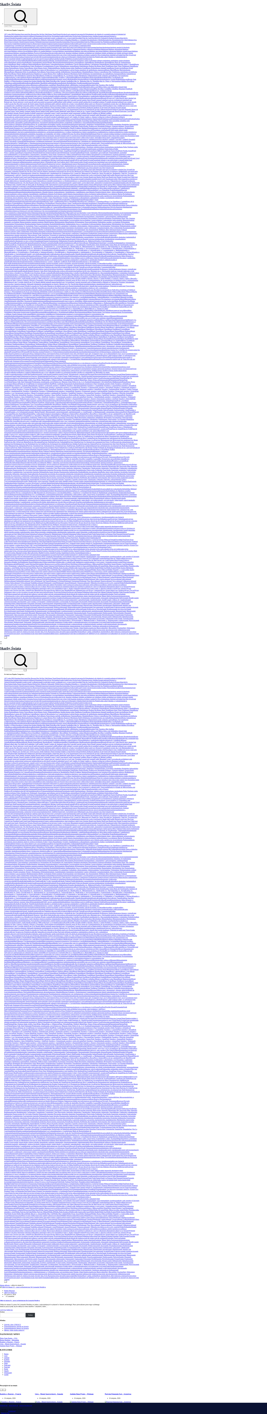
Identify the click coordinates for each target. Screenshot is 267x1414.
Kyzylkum (88, 278)
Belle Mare (40, 83)
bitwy (117, 87)
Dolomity (11, 128)
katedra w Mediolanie (116, 250)
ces (34, 107)
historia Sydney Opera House (47, 198)
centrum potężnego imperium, (66, 106)
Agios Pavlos (72, 36)
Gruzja (60, 184)
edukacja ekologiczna (123, 134)
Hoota (36, 201)
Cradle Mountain (100, 115)
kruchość (77, 271)
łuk (44, 292)
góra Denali (19, 171)
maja (104, 293)
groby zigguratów (96, 183)
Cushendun (60, 117)
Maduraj (41, 293)
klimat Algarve (71, 258)
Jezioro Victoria (50, 235)
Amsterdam (16, 44)
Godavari (104, 169)
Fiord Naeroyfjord (113, 151)
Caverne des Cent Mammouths (120, 104)
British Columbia (71, 94)
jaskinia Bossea (74, 216)
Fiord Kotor (89, 151)
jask (102, 215)
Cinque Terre (14, 111)
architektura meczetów (80, 51)
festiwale (10, 151)
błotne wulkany (79, 89)
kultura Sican (79, 277)
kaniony (65, 241)
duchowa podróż (36, 130)
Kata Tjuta (16, 245)
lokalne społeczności (53, 290)
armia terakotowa (78, 55)
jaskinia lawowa (80, 220)
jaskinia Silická (111, 224)
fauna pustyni (47, 149)
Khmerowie (18, 256)
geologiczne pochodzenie (77, 166)
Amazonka (58, 42)
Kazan (71, 254)
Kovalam (20, 269)
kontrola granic (91, 265)
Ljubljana (66, 288)
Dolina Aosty (105, 124)
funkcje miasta (118, 160)
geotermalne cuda (21, 168)
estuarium (21, 145)
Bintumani (19, 87)
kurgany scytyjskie (50, 278)
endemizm (105, 141)
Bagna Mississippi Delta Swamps (21, 72)
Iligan (61, 207)
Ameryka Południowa (103, 42)
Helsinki (53, 190)
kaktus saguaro (84, 237)
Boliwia (19, 92)
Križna (28, 271)
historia (34, 192)
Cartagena (113, 102)
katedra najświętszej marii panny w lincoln (67, 245)
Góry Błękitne (11, 173)
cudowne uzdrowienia (15, 117)
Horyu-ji (67, 201)
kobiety (117, 258)
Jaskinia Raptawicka (37, 224)
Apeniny (37, 47)
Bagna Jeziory (33, 68)
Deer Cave (40, 121)
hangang (37, 188)
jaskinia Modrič (44, 222)
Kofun (16, 260)
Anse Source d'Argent (47, 45)
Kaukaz (55, 254)
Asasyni (32, 57)
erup (45, 143)
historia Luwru (107, 194)
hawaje (107, 188)
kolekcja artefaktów (51, 260)
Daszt (10, 121)
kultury (14, 278)
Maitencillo (94, 293)
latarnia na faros (52, 284)
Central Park (40, 106)
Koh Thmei (29, 260)
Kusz (62, 278)
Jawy (15, 231)
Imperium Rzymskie (53, 209)
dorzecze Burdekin (60, 128)
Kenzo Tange (116, 254)
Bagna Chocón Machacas (77, 64)
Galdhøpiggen (23, 162)
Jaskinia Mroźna (54, 222)
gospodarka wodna (52, 175)
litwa (43, 288)
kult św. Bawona (100, 273)
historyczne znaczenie (36, 199)
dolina (99, 124)
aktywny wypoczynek (67, 38)
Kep (122, 254)
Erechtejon (11, 143)
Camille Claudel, (43, 100)
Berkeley (64, 83)
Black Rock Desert (30, 89)
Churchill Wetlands (124, 109)
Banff (14, 79)
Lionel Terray (125, 286)
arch (96, 47)
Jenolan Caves (82, 231)
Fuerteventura (64, 160)
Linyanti (118, 286)
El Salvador (11, 141)
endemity (99, 141)
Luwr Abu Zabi (73, 292)
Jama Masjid (68, 215)
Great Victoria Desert (30, 179)
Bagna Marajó (110, 70)
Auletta (50, 59)
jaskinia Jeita (36, 220)
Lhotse (75, 286)
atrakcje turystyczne (35, 59)
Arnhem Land (88, 55)
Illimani (65, 207)
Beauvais (11, 83)
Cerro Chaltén (117, 106)
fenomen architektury (98, 149)
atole (120, 57)
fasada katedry (70, 147)
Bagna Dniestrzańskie (112, 64)
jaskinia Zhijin (39, 228)
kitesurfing (86, 256)
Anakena (49, 44)
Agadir (61, 36)
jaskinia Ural (67, 226)
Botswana (87, 92)
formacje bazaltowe (14, 156)
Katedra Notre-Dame (97, 245)
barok (83, 79)
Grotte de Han (25, 184)
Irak (51, 213)
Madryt (30, 293)
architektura (103, 49)
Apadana (25, 47)
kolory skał (60, 261)
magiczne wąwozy (50, 293)
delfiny (63, 121)
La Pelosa (30, 280)
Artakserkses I (106, 55)
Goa (80, 169)
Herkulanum (73, 190)
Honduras (23, 201)
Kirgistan (65, 256)
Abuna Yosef (52, 34)
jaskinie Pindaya (52, 230)
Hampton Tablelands (118, 186)
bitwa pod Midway (97, 87)
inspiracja (65, 211)
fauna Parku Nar (124, 147)
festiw (107, 149)
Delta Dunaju (73, 121)
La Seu (44, 280)
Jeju (58, 231)
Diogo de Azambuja (37, 124)
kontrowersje (100, 265)
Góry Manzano (83, 173)
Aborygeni (24, 34)
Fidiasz (18, 151)
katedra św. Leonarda (55, 246)
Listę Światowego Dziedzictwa (22, 288)
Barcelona (77, 79)
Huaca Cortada (121, 201)
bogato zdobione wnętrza (69, 91)
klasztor (113, 256)
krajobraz (34, 269)
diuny (46, 124)
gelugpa (69, 164)
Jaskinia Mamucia (20, 222)
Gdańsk (27, 164)
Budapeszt (113, 94)
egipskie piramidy (54, 136)
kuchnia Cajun (72, 273)
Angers (94, 44)
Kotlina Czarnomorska (103, 267)
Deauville (27, 121)
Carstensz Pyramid (104, 102)
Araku (71, 47)
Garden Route (82, 162)
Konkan (11, 265)
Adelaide (120, 34)
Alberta (34, 40)
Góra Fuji (36, 171)
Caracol (30, 102)
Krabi (25, 269)
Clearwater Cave (124, 111)
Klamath (108, 256)
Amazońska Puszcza (69, 42)
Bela (21, 83)
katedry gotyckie (32, 254)
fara (52, 147)
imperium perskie (41, 209)
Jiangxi (64, 235)
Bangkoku (24, 79)
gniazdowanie (74, 169)
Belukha (52, 83)
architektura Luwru (50, 51)
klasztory (11, 258)
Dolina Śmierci (79, 126)
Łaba (48, 280)
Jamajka (74, 215)
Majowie (39, 295)
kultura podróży (51, 277)
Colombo (9, 113)
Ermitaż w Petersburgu (30, 143)
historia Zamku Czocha (102, 198)
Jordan (76, 235)
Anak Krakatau (41, 44)
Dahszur (78, 119)
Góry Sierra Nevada (102, 173)
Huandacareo (87, 203)
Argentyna (41, 55)
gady (10, 162)
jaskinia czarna (28, 218)
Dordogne (45, 128)
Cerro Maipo (12, 107)
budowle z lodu (112, 96)
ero (39, 143)
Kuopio (31, 278)
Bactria (42, 60)
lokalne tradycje (65, 290)
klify (42, 258)
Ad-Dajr (85, 34)
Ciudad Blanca (70, 111)
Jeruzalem (116, 231)
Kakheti (76, 237)
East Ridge (81, 134)
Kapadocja (72, 241)
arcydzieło (96, 53)
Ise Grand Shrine (89, 213)
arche (99, 47)
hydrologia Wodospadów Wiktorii (80, 205)
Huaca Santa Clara (69, 203)
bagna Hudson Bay (90, 66)
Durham (106, 130)
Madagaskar (13, 293)
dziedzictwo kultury (122, 132)
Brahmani (107, 92)
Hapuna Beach (49, 188)
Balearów (79, 77)
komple (30, 263)
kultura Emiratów (128, 273)
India (86, 209)
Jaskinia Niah (96, 222)
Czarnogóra (21, 119)
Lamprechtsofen (55, 282)
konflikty (103, 263)
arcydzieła (73, 53)
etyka (70, 145)
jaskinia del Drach (50, 218)
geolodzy (108, 164)
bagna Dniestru (100, 64)
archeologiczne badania (29, 49)
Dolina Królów (13, 126)
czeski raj (54, 119)
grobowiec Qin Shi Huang (24, 183)
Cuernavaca (27, 117)
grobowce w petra (77, 181)
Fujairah (71, 160)
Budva (119, 96)
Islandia (13, 215)
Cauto (90, 104)
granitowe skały (73, 177)
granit (56, 177)
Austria (75, 59)
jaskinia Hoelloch (26, 220)
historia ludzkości (97, 194)
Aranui (88, 47)
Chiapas (112, 107)
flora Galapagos (31, 154)
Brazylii (46, 94)
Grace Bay (126, 175)
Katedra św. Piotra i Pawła (16, 248)
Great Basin (109, 177)
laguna (68, 280)
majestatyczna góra (112, 293)
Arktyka (70, 55)
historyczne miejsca (22, 199)
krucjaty (82, 271)
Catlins (85, 104)
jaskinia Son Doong (122, 224)
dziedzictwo (34, 132)
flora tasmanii (72, 154)
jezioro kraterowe (99, 233)
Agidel (66, 36)
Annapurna (128, 44)
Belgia (25, 83)
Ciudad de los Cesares (82, 111)
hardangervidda (69, 188)
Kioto (60, 256)
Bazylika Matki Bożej (47, 81)
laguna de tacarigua (102, 280)
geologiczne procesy (92, 166)
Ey (25, 147)
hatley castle (78, 188)
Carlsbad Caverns (72, 102)
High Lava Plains (100, 190)
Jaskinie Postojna (63, 230)
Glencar (43, 169)
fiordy (83, 153)
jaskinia (105, 215)
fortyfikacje (63, 158)
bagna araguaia (75, 62)
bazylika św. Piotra (90, 81)
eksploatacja (69, 139)
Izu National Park (50, 215)
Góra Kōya (67, 171)
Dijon (25, 124)
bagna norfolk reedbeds (58, 72)
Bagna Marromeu (120, 70)
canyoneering (124, 100)
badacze (47, 60)
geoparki (117, 166)
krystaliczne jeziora (115, 271)
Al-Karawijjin (117, 38)
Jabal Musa (60, 215)
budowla (98, 96)
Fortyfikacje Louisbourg (75, 158)
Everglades (15, 147)
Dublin (15, 130)
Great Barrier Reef (99, 177)
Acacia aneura (70, 34)
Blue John (111, 89)
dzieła (22, 134)
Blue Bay (97, 89)
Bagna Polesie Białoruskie (20, 74)
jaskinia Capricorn (105, 216)
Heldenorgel (18, 190)
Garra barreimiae (98, 162)
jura (105, 235)
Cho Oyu (66, 109)
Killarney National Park (44, 256)
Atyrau (44, 59)
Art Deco (98, 55)
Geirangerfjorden (46, 164)
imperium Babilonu (97, 207)
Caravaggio (40, 102)
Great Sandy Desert (16, 179)
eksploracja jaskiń (87, 139)
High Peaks (110, 190)
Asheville (38, 57)
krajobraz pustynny (43, 269)
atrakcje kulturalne (23, 59)
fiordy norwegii (99, 153)
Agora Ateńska (93, 36)
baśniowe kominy (110, 79)
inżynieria (46, 213)
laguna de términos (115, 280)
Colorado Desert (17, 113)
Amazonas (44, 42)
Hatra (84, 188)
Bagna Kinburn (91, 68)
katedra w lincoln (76, 250)
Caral (34, 102)
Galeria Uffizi (43, 162)
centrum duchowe (50, 106)
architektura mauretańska (64, 51)
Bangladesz (32, 79)
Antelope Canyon (67, 45)
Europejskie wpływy (97, 145)
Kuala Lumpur (46, 273)
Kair (58, 237)
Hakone (76, 186)
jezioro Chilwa (61, 233)
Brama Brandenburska (126, 92)
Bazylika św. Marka (77, 81)
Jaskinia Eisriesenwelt (99, 218)
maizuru (100, 293)
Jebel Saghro (30, 231)
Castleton (57, 104)
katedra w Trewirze (91, 252)
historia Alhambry (42, 192)
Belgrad (29, 83)
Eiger (86, 136)
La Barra (94, 278)
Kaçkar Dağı (34, 237)
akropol (106, 36)
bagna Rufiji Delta (80, 74)
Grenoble (94, 179)
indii (92, 209)
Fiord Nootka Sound (125, 151)
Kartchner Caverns (106, 243)
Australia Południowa (66, 59)
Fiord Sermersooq (47, 153)
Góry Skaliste (113, 173)
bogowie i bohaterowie (100, 91)
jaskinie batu (65, 228)
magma (58, 293)
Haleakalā (82, 186)
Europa (87, 145)
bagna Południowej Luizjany (38, 74)
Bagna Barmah (105, 62)
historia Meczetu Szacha (29, 196)
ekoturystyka (32, 139)
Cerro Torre (29, 107)
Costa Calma (44, 115)
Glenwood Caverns (52, 169)
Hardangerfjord (59, 188)
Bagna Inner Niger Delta (117, 66)
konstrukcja (43, 265)
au (47, 59)
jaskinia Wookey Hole (27, 228)
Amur (28, 44)
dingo (29, 124)
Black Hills (20, 89)
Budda (119, 94)
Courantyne (85, 115)
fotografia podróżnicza (108, 158)
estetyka (10, 145)
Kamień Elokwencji (77, 239)
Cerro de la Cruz (127, 106)
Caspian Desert (38, 104)
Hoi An (70, 199)
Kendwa (94, 254)
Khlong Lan (10, 256)
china (39, 109)
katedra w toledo (79, 252)
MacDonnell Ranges (90, 292)
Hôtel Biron (77, 201)
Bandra (9, 79)
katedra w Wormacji (126, 252)
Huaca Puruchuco (57, 203)
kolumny (20, 263)
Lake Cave (17, 282)
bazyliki (121, 81)
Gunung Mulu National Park (115, 184)
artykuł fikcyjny (126, 55)
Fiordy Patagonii (109, 153)
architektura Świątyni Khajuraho (36, 53)
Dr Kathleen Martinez (80, 128)
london (83, 290)
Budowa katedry (67, 96)
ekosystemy (69, 137)
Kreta (14, 271)
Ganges (75, 162)
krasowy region (127, 269)
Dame (120, 119)
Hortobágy (60, 201)
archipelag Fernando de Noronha (54, 49)
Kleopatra (34, 258)
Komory (25, 263)
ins (54, 211)
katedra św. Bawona (18, 246)
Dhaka (89, 122)
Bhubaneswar (35, 85)
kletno (39, 258)
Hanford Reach (29, 188)
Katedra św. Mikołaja (81, 246)
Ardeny (24, 55)
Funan (95, 160)
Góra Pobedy (85, 171)
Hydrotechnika (96, 205)
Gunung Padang (130, 184)
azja (21, 60)
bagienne (63, 62)
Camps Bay (66, 100)
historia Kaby (53, 194)
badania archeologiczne (71, 60)
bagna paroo (120, 72)
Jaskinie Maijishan (27, 230)
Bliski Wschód (69, 89)
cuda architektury (123, 115)
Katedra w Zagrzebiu (15, 254)
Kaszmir (10, 245)
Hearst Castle (119, 188)
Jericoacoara (95, 231)
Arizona (53, 55)
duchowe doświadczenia (50, 130)
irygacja (77, 213)
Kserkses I (38, 273)
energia (111, 141)
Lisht (10, 288)
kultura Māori (70, 275)
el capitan (110, 139)
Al (98, 38)
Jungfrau (101, 235)
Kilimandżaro (31, 256)
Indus (103, 209)
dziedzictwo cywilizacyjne (65, 132)
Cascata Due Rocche (15, 104)
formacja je (124, 154)
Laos (88, 282)
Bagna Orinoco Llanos (96, 72)
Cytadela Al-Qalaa (78, 117)
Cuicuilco (53, 117)
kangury (47, 241)
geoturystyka (31, 168)
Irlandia (57, 213)
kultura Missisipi (102, 275)
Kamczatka (60, 239)
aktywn (22, 38)
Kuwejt (70, 278)
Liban (82, 286)
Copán (70, 113)
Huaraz (104, 203)
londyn (87, 290)
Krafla (29, 269)
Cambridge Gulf (32, 100)
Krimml (18, 271)
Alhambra (68, 40)
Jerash (89, 231)
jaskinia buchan (84, 216)
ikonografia (19, 207)
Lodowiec (12, 290)
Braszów (31, 94)
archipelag (40, 49)
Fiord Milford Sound (100, 151)
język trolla (58, 235)
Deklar (46, 121)
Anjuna (122, 44)
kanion (52, 241)
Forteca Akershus (17, 158)
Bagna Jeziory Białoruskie (47, 68)
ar (56, 47)
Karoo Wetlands (89, 243)
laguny (11, 282)
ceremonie (91, 106)
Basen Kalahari (90, 79)
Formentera (98, 156)
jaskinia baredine (36, 216)
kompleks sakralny (84, 263)
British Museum (82, 94)
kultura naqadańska (19, 277)
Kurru (59, 278)
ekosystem (101, 136)
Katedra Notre (85, 245)
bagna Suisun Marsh (76, 76)
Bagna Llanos (30, 70)
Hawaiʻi (97, 188)
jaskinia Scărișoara (90, 224)
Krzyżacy (31, 273)
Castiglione (47, 104)
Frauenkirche (20, 160)
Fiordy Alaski (89, 153)
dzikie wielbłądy (62, 134)
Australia (56, 59)
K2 (17, 237)
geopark (111, 166)
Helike (24, 190)
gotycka (61, 175)
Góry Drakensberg (22, 173)
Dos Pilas (70, 128)
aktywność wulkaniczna (32, 38)
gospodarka (42, 175)
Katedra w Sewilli (54, 252)
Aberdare (17, 34)
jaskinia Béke (54, 216)
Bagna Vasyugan (118, 76)
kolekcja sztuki (88, 260)
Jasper (115, 230)
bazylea (31, 81)
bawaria (125, 79)
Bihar (8, 87)
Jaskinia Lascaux (69, 220)
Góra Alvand (127, 169)
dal (100, 119)
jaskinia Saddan (65, 224)
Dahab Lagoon (70, 119)
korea (38, 267)
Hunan (15, 205)
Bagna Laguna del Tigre (18, 70)
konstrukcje (82, 265)
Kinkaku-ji (55, 256)
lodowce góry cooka (96, 288)
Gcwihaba (21, 164)
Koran (34, 267)
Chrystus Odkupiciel (100, 109)
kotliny (11, 269)
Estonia (15, 145)
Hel (13, 190)
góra (121, 169)
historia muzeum (42, 196)
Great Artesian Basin (86, 177)
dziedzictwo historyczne (82, 132)
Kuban (60, 273)
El (106, 139)
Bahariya (30, 77)
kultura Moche (126, 275)
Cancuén (73, 100)
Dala (103, 119)
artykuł (118, 55)
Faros (64, 147)
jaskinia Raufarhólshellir (52, 224)
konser (23, 265)
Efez (42, 136)
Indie (89, 209)
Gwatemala (21, 186)
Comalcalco (39, 113)
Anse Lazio (36, 45)
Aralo (84, 47)
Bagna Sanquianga (115, 74)
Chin (36, 109)
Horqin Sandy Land (50, 201)
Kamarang (39, 239)
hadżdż (40, 186)
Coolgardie (46, 113)
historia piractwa (13, 198)
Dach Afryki (61, 119)
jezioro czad (70, 233)
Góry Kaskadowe (64, 173)
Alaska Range (17, 40)
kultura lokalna (52, 275)
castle (52, 104)
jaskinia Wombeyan (13, 228)
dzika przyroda (44, 134)
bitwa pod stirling (109, 87)
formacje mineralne (64, 156)
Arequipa (30, 55)
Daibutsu (84, 119)
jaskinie (46, 228)
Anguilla (117, 44)
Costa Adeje (36, 115)
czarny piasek (29, 119)
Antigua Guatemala (79, 45)
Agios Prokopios (82, 36)
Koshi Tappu (79, 267)
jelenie (61, 231)
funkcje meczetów (108, 160)
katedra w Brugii (111, 248)
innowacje (17, 211)
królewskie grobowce (59, 271)
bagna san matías (103, 74)
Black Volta (40, 89)
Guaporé (65, 184)
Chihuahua (10, 109)
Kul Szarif (80, 273)
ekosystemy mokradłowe (95, 137)
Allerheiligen (102, 40)
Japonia (98, 215)
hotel (71, 201)
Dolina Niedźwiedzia (59, 126)
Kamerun (67, 239)
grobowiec (86, 181)
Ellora (69, 141)
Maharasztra (82, 293)
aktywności (44, 38)
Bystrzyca (110, 98)
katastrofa (32, 245)
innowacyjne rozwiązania (44, 211)
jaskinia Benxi (64, 216)
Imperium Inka (121, 207)
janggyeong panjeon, (89, 215)
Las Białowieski (95, 282)
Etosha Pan (45, 145)
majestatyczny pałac (29, 295)
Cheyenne (104, 107)
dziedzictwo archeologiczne (47, 132)
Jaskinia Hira (16, 220)
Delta (67, 121)
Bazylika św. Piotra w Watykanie (107, 81)
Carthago (120, 102)
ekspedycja (40, 139)
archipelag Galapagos (72, 49)
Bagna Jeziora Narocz (21, 68)
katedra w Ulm (102, 252)
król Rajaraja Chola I (38, 271)
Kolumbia (13, 263)
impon (62, 209)
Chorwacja (81, 109)
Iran (53, 213)
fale (49, 147)
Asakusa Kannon (24, 57)
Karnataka (65, 243)
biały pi (68, 85)
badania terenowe (17, 62)
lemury (16, 286)
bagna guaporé (70, 66)
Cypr (70, 117)
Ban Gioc (112, 77)
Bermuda (83, 83)
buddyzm (53, 96)
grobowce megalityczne (48, 181)
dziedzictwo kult (95, 132)
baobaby (54, 79)
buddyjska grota (126, 94)
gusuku (7, 186)
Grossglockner (107, 183)
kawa (59, 254)
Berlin (69, 83)
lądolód (58, 280)
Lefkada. (81, 284)
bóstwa (73, 92)
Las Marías (104, 282)
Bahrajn (53, 77)
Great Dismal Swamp (120, 177)
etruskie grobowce (55, 145)
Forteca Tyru (48, 158)
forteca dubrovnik (38, 158)
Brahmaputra (114, 92)
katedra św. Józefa (42, 246)
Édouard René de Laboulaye (100, 134)
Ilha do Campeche (54, 207)
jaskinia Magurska (123, 220)
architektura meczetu (94, 51)
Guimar (84, 184)
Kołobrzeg (14, 261)
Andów (76, 44)
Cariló (64, 102)
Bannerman (47, 79)
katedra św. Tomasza (60, 248)
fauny (78, 149)
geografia (92, 164)
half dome (88, 186)
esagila (106, 143)
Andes (72, 44)
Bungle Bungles (42, 98)
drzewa (117, 128)
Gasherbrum (115, 162)
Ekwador (102, 139)
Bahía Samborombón (44, 77)
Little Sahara (38, 288)
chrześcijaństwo (112, 109)
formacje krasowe (41, 156)
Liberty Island (89, 286)
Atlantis (79, 57)
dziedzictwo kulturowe (108, 132)
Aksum (17, 38)
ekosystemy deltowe (80, 137)
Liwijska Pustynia (57, 288)
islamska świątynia (120, 213)
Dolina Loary (33, 126)
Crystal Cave (110, 115)
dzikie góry (53, 134)
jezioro (25, 233)
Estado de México (122, 143)
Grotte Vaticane (49, 184)
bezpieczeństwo (26, 85)
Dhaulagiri (100, 122)
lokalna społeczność (39, 290)
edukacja (113, 134)
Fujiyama (90, 160)
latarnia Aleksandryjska (29, 284)
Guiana (70, 184)
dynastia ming (117, 130)
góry (133, 171)
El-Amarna (19, 141)
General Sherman (77, 164)
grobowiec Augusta (96, 181)
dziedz (28, 132)
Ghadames (43, 168)
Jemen (66, 231)
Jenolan (74, 231)
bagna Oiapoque (71, 72)
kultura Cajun (118, 273)
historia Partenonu (124, 196)
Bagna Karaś (82, 68)
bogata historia (49, 91)
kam (34, 239)
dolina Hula (121, 124)
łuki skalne (48, 292)
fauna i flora (86, 147)
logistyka (23, 290)
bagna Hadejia (79, 66)
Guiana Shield (77, 184)
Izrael (35, 215)
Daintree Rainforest (93, 119)
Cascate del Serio (27, 104)
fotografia (98, 158)
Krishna (23, 271)
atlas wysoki (115, 57)
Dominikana (38, 128)
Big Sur (108, 85)
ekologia (95, 136)
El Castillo (123, 139)
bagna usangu (108, 76)
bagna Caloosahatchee (53, 64)
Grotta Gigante (16, 184)
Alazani (24, 40)
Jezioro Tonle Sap (39, 235)
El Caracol (116, 139)
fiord (42, 151)
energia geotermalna (120, 141)
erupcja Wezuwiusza (62, 143)
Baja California (67, 77)
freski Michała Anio (52, 160)
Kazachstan (65, 254)
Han (126, 186)
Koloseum (77, 261)
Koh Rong (21, 260)
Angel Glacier (87, 44)
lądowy (63, 280)
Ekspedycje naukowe (58, 139)
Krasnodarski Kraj (97, 269)
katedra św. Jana (30, 246)
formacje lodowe (52, 156)
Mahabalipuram (66, 293)
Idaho (133, 205)
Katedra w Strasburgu (67, 252)
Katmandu (41, 254)
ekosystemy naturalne (110, 137)
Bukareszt (14, 98)
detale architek (73, 122)
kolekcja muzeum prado (66, 260)
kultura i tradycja (29, 275)
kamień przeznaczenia (91, 239)
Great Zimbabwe (42, 179)
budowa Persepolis (78, 96)
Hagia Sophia (54, 186)
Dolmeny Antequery (112, 126)
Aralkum (79, 47)
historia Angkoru (54, 192)
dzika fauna (36, 134)
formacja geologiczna (114, 154)
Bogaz (79, 91)
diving (50, 124)
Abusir (58, 34)
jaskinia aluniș (14, 216)
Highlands (117, 190)
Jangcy (79, 215)
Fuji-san (79, 160)
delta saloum (15, 122)
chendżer (83, 107)
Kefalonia (82, 254)
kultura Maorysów (81, 275)
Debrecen (34, 121)
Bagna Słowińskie (16, 76)
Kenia (99, 254)
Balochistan (94, 77)
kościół (66, 267)
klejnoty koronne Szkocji (22, 258)
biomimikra (63, 87)
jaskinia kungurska (47, 220)
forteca (9, 158)
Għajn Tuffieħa (52, 168)
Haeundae (46, 186)
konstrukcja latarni (53, 265)
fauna (80, 147)
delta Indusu (90, 121)
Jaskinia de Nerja (38, 218)
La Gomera (113, 278)
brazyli (36, 94)
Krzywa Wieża (23, 273)
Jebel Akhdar (21, 231)
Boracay (33, 92)
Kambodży (53, 239)
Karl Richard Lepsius (45, 243)
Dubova (20, 130)
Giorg (14, 169)
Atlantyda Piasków (94, 57)
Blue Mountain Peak (122, 89)
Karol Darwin (79, 243)
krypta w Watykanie (102, 271)
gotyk (96, 175)
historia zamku (89, 198)
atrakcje (14, 59)
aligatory (95, 40)
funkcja (99, 160)
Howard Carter (86, 201)
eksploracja (77, 139)
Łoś (116, 290)
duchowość (89, 130)
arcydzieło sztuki (16, 55)
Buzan (103, 98)
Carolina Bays (87, 102)
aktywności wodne (54, 38)
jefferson (54, 231)
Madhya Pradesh (22, 293)
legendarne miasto (95, 284)
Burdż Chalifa (52, 98)
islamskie (129, 213)
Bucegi (107, 94)
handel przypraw (18, 188)
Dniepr (69, 124)
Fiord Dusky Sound (61, 151)
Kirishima (72, 256)
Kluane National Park (95, 258)
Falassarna (44, 147)
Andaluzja (66, 44)
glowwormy (63, 169)
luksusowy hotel (62, 292)
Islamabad (110, 213)
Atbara (71, 57)
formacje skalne (89, 156)
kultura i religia (18, 275)
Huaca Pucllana (46, 203)
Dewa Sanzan (82, 122)
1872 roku (7, 34)
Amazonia (51, 42)
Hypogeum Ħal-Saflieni (108, 205)
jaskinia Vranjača (99, 226)
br (103, 92)
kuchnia (64, 273)
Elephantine (63, 141)
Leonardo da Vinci (36, 286)
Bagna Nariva (36, 72)
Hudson (10, 205)
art (94, 55)
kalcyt (117, 237)
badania (60, 60)
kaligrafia (19, 239)
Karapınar (29, 243)
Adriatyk (25, 36)
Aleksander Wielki (53, 40)
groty (56, 184)
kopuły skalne (27, 267)
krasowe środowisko (109, 269)
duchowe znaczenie (78, 130)
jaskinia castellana (117, 216)
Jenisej (70, 231)
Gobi (93, 169)
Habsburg (35, 186)
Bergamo (58, 83)
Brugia (97, 94)
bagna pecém (128, 72)
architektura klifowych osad (34, 51)
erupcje (71, 143)
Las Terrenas (112, 282)
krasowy (119, 269)
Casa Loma (127, 102)
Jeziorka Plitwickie (17, 233)
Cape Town (13, 102)
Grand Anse (23, 177)
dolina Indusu (129, 124)
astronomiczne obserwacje (60, 57)
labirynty (53, 280)
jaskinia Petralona (25, 224)
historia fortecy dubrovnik (110, 192)
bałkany (87, 77)
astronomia (47, 57)
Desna (58, 122)
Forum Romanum (89, 158)
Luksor (54, 292)
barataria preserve (62, 79)
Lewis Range (68, 286)
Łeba (76, 284)
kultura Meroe (92, 275)
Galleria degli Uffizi (66, 162)
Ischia (82, 213)
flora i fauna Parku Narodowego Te (56, 154)
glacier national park (34, 169)
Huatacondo (118, 203)
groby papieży (72, 183)
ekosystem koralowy (18, 137)
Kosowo (86, 267)
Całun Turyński (18, 100)
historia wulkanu (79, 198)
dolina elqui (113, 124)
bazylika (37, 81)
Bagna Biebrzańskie (30, 64)
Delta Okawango (110, 121)
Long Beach (94, 290)
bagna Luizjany (70, 70)
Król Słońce (48, 271)
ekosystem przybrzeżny (57, 137)
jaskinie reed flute (74, 230)
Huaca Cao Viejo (110, 201)
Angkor (98, 44)
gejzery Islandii (61, 164)
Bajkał (74, 77)
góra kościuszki (58, 171)
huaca (103, 201)
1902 (12, 34)
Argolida (47, 55)
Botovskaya (80, 92)
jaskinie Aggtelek (55, 228)
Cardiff (54, 102)
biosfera (81, 87)
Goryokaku (30, 175)
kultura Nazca (30, 277)
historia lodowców (85, 194)
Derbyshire (48, 122)
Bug (9, 98)
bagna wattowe (17, 77)
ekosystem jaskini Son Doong (122, 136)
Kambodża (46, 239)
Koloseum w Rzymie (88, 261)
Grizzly (99, 179)
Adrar (21, 36)
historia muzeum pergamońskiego (74, 196)
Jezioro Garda (78, 233)
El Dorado (130, 139)
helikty (35, 190)
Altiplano (130, 40)
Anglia (112, 44)
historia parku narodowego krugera (106, 196)
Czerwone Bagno (45, 119)
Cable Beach (119, 98)
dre (114, 128)
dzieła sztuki (28, 134)
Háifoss (61, 186)
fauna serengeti (71, 149)
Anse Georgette (16, 45)
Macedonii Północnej (125, 292)
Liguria (99, 286)
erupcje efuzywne (79, 143)
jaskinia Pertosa (14, 224)
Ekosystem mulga (44, 137)
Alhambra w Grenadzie (79, 40)
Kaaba (20, 237)
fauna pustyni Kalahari (58, 149)
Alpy (122, 40)
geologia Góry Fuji (15, 166)
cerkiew (110, 106)
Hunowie (28, 205)
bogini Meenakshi (87, 91)
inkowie (11, 211)
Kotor (15, 269)
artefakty (113, 55)
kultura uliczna (98, 277)
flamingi (12, 154)
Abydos (63, 34)
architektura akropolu (114, 49)
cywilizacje (14, 119)
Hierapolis (91, 190)
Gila (11, 169)
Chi (108, 107)
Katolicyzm (49, 254)
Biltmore (13, 87)
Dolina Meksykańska (45, 126)
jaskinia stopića (13, 226)
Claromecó (103, 111)
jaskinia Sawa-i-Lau (77, 224)
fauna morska (114, 147)
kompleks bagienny (45, 263)
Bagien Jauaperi (32, 62)
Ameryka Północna (90, 42)
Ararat (92, 47)
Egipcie (46, 136)
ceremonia (84, 106)
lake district (24, 282)
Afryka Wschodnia (53, 36)
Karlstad (54, 243)
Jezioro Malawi (118, 233)
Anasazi (60, 44)
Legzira (11, 286)
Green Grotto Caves (59, 179)
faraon (60, 147)
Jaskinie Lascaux (15, 230)
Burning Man (77, 98)
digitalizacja (20, 124)
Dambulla (115, 119)
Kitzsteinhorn (94, 256)
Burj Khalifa (69, 98)
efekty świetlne (36, 136)
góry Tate (121, 173)
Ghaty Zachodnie (67, 168)
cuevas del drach (44, 117)
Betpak (18, 85)
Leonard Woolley (24, 286)
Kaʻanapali (53, 237)
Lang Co (64, 282)
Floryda (85, 154)
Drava (111, 128)
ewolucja (22, 147)
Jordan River (82, 235)
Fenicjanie (87, 149)
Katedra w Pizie (28, 252)
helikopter (30, 190)
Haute (93, 188)
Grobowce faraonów (19, 181)
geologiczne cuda (46, 166)
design (54, 122)
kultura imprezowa (41, 275)
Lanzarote (83, 282)
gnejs (68, 169)
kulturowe (118, 277)
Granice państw (49, 177)
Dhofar (106, 122)
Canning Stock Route (88, 100)
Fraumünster (28, 160)
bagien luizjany (43, 62)
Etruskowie (64, 145)
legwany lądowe (111, 284)
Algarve (62, 40)
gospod (36, 175)
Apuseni (53, 47)
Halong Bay (96, 186)
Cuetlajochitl (35, 117)
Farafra (55, 147)
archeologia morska (115, 47)
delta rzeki (119, 121)
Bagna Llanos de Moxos (43, 70)
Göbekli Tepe (86, 169)
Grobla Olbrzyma (118, 179)
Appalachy (43, 47)
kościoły (72, 267)
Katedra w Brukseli (123, 248)
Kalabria (106, 237)
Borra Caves (52, 92)
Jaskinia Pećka (120, 222)
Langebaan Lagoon (73, 282)
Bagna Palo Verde (110, 72)
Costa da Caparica (54, 115)
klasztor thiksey (121, 256)
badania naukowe (119, 60)
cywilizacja (100, 117)
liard (79, 286)
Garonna (90, 162)
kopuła (16, 267)
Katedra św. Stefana (32, 248)
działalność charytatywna (18, 132)
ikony (25, 207)
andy (80, 44)
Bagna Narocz (46, 72)
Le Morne (60, 284)
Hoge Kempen (55, 199)
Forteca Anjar (27, 158)
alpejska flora (110, 40)
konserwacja (35, 265)
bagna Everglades (44, 66)
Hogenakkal (64, 199)
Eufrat (74, 145)
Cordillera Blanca (85, 113)
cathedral (80, 104)
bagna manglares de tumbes (84, 70)
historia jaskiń (38, 194)
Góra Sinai (102, 171)
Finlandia (37, 151)
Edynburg (27, 136)
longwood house (103, 290)
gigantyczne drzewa (87, 168)
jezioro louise (109, 233)
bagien (25, 62)
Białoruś (63, 85)
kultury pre (20, 278)
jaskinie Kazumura (124, 228)
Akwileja (94, 38)
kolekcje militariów (105, 260)
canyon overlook (114, 100)
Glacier (25, 169)
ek (89, 136)
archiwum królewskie (54, 53)
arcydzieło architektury (106, 53)
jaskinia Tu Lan (58, 226)
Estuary (26, 145)
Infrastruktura (109, 209)
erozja (42, 143)
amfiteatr (114, 42)
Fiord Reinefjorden (35, 153)
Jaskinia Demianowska (75, 218)
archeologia (105, 47)
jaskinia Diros (87, 218)
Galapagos (15, 162)
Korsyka (61, 267)
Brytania (102, 94)
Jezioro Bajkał (32, 233)
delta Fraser (82, 121)
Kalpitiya (26, 239)
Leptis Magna (47, 286)
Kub (52, 273)
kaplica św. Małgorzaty (88, 241)
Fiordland (78, 153)
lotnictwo (21, 292)
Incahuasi (82, 209)
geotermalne (12, 168)
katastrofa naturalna (41, 245)
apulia (49, 47)
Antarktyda (58, 45)
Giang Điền (77, 168)
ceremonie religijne (101, 106)
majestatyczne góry (16, 295)
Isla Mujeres (99, 213)
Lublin (41, 292)
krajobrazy (53, 269)
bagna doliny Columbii (127, 64)
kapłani (78, 241)
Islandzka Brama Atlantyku (24, 215)
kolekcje (96, 260)
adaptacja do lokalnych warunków (99, 34)
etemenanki (33, 145)
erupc (48, 143)
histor (30, 192)
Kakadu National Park (66, 237)
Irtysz (73, 213)
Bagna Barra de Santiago (118, 62)
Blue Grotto (104, 89)
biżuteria (14, 89)
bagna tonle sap (99, 76)
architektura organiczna (122, 51)
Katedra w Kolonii (41, 250)
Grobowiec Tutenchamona (59, 183)
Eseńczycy (112, 143)
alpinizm (118, 40)
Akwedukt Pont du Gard (83, 38)
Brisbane (62, 94)
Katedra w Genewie (28, 250)
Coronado (22, 115)
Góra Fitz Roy (28, 171)
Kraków (85, 269)
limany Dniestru (110, 286)
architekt (96, 49)
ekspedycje (47, 139)
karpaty (97, 243)
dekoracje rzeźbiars (55, 121)
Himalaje (19, 192)
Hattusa (88, 188)
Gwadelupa (14, 186)
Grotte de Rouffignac (37, 184)
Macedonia (101, 292)
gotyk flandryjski (103, 175)
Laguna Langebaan (127, 280)
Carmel (80, 102)
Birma (86, 87)
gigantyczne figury (100, 168)
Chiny (61, 109)
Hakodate (70, 186)
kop (106, 265)
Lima (103, 286)
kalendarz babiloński (126, 237)
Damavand (108, 119)
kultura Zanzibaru (109, 277)
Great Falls (130, 177)
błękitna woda (49, 89)
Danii (128, 119)
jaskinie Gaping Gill (84, 228)
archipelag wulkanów (86, 49)
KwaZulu (76, 278)
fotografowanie (121, 158)
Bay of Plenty (11, 81)
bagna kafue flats (72, 68)
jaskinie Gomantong (98, 228)
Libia (95, 286)
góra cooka (12, 171)
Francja (128, 158)
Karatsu (35, 243)
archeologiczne (16, 49)
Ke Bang (76, 254)
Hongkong (30, 201)
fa (27, 147)
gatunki (15, 164)
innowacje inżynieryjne (28, 211)
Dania (124, 119)
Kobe (113, 258)
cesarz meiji (39, 107)
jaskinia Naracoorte (85, 222)
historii (9, 199)
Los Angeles (121, 290)
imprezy (76, 209)
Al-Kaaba (110, 38)
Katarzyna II (24, 245)
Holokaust (87, 199)
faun (76, 147)
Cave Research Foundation (101, 104)
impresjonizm (68, 209)
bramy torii (24, 94)
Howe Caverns (96, 201)
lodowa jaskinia (79, 288)
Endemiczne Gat (77, 141)
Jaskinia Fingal (111, 218)
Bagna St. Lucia (64, 76)
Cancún (78, 100)
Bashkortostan (99, 79)
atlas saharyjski (106, 57)
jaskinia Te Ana (23, 226)
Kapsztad (12, 243)
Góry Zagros (22, 175)
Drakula (90, 128)
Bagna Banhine (95, 62)
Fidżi (22, 151)
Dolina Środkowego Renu (92, 126)
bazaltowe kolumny (22, 81)
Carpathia (95, 102)
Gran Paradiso (14, 177)
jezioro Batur (52, 233)
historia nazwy (90, 196)
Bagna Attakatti (85, 62)
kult (85, 273)
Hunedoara (21, 205)
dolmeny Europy (124, 126)
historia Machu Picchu (119, 194)
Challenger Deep (48, 107)
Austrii (80, 59)
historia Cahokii (65, 192)
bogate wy (57, 91)
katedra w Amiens (100, 248)
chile (15, 109)
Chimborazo (30, 109)
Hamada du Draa (105, 186)
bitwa (89, 87)
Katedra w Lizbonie (88, 250)
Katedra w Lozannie (102, 250)
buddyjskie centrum (23, 96)
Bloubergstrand (89, 89)
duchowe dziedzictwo (65, 130)
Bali (83, 77)
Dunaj (95, 130)
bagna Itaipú (130, 66)
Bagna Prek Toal (53, 74)
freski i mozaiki (41, 160)
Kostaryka (92, 267)
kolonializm (22, 261)
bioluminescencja (45, 87)
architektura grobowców (17, 51)
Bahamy (24, 77)
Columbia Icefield (29, 113)
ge (30, 164)
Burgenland (61, 98)
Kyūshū (82, 278)
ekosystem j (109, 136)
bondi (29, 92)
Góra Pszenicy (94, 171)
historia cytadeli (75, 192)
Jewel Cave (124, 231)
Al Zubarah (103, 38)
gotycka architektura (70, 175)
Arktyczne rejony (61, 55)
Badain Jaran (54, 60)
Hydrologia (65, 205)
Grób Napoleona (107, 179)
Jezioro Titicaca (28, 235)
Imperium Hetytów (110, 207)
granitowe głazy (63, 177)
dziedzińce (16, 134)
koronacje (55, 267)
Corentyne (15, 115)
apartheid (31, 47)
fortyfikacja (56, 158)
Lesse (62, 286)
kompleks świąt (95, 263)
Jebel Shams (38, 231)
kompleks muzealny (71, 263)
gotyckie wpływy (88, 175)
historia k (46, 194)
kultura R (72, 277)
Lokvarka (77, 290)
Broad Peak (91, 94)
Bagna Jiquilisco (61, 68)
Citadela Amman (24, 111)
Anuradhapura (13, 47)
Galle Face (56, 162)
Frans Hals (12, 160)
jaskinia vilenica (77, 226)
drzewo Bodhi (124, 128)
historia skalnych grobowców (28, 198)
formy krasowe (107, 156)
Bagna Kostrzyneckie (117, 68)
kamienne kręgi (103, 239)
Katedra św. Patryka (106, 246)
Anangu (55, 44)
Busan (84, 98)
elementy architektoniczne (38, 141)
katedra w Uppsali (113, 252)
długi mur (55, 124)
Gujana (89, 184)
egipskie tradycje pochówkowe (70, 136)
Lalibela (42, 282)
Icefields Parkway (126, 205)
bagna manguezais (99, 70)
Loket (72, 290)
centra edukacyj (31, 106)
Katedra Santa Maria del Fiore (114, 245)
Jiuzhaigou (70, 235)
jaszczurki (10, 231)
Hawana (112, 188)
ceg (24, 106)
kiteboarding (79, 256)
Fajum (30, 147)
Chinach (44, 109)
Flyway (101, 154)
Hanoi (42, 188)
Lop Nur (112, 290)
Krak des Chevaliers (75, 269)
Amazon (26, 42)
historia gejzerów (124, 192)
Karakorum (22, 243)
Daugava (21, 121)
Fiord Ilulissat (80, 151)
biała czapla (49, 85)
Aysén (18, 60)
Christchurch (89, 109)
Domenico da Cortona (21, 128)
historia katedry (63, 194)
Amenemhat (80, 42)
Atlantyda (85, 57)
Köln (9, 261)
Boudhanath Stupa (96, 92)
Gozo (121, 175)
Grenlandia (87, 179)
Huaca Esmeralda (13, 203)
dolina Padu (70, 126)
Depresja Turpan (38, 122)
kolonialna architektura (33, 261)
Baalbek (26, 60)
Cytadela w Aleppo (90, 117)
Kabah (28, 237)
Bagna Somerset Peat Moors (31, 76)
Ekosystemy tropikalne (20, 139)
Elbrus (28, 141)
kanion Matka (58, 241)
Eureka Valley (80, 145)
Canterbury (104, 100)
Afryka (44, 36)
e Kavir (75, 134)
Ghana (59, 168)
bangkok (18, 79)
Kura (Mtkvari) (39, 278)
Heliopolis (41, 190)
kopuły (20, 267)
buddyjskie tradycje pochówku (40, 96)
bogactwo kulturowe (24, 91)
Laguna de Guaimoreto (88, 280)
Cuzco (66, 117)
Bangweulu (39, 79)
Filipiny (31, 151)
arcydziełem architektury (84, 53)
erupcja (52, 143)
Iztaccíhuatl (41, 215)
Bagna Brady (41, 64)
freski (34, 160)
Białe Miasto (57, 85)
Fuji (75, 160)
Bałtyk (106, 77)
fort (113, 156)
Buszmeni (98, 98)
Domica (31, 128)
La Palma (24, 280)
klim (60, 258)
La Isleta (120, 278)
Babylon (37, 60)
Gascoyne (107, 162)
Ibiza (118, 205)
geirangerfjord (35, 164)
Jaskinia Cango (94, 216)
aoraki (20, 47)
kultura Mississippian (114, 275)
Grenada (80, 179)
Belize (34, 83)
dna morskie (63, 124)
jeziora (130, 231)
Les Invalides (56, 286)
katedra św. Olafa (93, 246)
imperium (71, 207)
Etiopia (39, 145)
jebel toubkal (46, 231)
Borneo (38, 92)
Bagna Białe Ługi (18, 64)
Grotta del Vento (130, 183)
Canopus (98, 100)
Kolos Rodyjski (69, 261)
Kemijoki (89, 254)
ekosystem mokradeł (31, 137)
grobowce (127, 179)
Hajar (65, 186)
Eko (91, 136)
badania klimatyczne (98, 60)
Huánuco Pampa (96, 203)
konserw (28, 265)
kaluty (31, 239)
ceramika (78, 106)
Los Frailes (129, 290)
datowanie (15, 121)
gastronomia (9, 164)
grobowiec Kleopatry (121, 181)
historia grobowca (18, 194)
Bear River (127, 81)
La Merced (131, 278)
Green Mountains (72, 179)
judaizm (89, 235)
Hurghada (46, 205)
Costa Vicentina (76, 115)
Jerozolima (102, 231)
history (14, 199)
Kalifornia (13, 239)
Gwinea (27, 186)
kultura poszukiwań (62, 277)
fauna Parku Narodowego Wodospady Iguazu (27, 149)
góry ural (15, 175)
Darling (132, 119)
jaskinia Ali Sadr (120, 215)
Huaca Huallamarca (25, 203)
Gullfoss (95, 184)
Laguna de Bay (76, 280)
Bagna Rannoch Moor (66, 74)
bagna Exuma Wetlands (57, 66)
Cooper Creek (54, 113)
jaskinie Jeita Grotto (111, 228)
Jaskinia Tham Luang (35, 226)
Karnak (59, 243)
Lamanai (47, 282)
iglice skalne (12, 207)
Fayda (82, 149)
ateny (75, 57)
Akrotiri (12, 38)
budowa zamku (90, 96)
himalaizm (12, 192)
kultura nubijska (40, 277)
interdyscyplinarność (17, 213)
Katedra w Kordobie (53, 250)
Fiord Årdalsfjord (49, 151)
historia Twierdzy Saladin (65, 198)
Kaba (24, 237)
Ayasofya (13, 60)
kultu (107, 273)
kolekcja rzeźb (79, 260)
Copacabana (63, 113)
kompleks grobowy (58, 263)
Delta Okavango (99, 121)
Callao (11, 100)
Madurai (35, 293)
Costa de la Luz (65, 115)
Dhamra (94, 122)
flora (24, 154)
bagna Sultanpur (88, 76)
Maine (88, 293)
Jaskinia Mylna (74, 222)
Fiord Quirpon (24, 153)
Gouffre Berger (114, 175)
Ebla (86, 134)
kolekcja (42, 260)
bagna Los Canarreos (58, 70)
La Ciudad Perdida (103, 278)
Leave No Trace (69, 284)
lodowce (86, 288)
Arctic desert (65, 53)
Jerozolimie (109, 231)
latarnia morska (42, 284)
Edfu (89, 134)
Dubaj (11, 130)
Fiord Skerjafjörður (59, 153)
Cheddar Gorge (65, 107)
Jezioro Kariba (88, 233)
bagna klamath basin (103, 68)
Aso (42, 57)
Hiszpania (47, 199)
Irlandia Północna (66, 213)
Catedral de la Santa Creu (69, 104)
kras (89, 269)
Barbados (71, 79)
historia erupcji (85, 192)
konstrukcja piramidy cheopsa (69, 265)
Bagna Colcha (90, 64)
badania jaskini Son (85, 60)
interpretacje (28, 213)
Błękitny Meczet (59, 89)
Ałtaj (125, 40)
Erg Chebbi (19, 143)
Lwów (80, 292)
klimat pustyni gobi (82, 258)
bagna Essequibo (20, 66)
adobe (17, 36)
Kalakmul (112, 237)
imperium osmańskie (28, 209)
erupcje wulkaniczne (92, 143)
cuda (116, 115)
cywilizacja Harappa (110, 117)
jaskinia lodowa (112, 220)
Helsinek (47, 190)
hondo (18, 201)
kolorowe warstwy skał (48, 261)
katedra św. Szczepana (46, 248)
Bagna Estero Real (32, 66)
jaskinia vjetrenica (88, 226)
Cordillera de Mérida (98, 113)
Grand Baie (30, 177)
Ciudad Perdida (95, 111)
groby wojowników (84, 183)
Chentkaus (89, 107)
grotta (123, 183)
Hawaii (102, 188)
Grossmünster (116, 183)
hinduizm (25, 192)
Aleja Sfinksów (42, 40)
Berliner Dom (75, 83)
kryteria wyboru (13, 273)
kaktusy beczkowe (95, 237)
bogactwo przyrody (37, 91)
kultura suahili (88, 277)
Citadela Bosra (35, 111)
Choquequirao (73, 109)
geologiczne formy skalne (60, 166)
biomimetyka (55, 87)
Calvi (25, 100)
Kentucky (104, 254)
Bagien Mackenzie (54, 62)
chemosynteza (75, 107)
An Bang (33, 44)
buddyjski (13, 96)
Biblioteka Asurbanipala (79, 85)
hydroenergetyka (55, 205)
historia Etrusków (96, 192)
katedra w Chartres (15, 250)
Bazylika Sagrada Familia (62, 81)
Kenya (110, 254)
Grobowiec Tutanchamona (42, 183)
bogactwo (14, 91)
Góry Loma (74, 173)
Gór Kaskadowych (113, 169)
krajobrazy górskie (63, 269)
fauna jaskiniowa (95, 147)
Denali (31, 122)
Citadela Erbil (44, 111)
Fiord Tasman (70, 153)
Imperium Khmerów (15, 209)
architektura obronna (108, 51)
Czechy (36, 119)
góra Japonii (49, 171)
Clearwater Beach (113, 111)
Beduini (17, 83)
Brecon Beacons (54, 94)
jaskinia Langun (58, 220)
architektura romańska (18, 53)
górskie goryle (127, 171)
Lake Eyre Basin (33, 282)
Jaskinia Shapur (101, 224)
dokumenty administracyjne (88, 124)
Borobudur (44, 92)
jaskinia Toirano (47, 226)
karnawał (72, 243)
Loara (72, 288)
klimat (64, 258)
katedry (24, 254)
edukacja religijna (18, 136)
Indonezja (97, 209)
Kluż (104, 258)
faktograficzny (36, 147)
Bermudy (89, 83)
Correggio (28, 115)
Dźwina (70, 134)
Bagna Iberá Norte (103, 66)
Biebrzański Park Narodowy (96, 85)
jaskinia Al (111, 215)
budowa (59, 96)
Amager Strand (18, 42)
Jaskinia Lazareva (91, 220)
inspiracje (71, 211)
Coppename (76, 113)
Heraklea (59, 190)
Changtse (57, 107)
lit (33, 288)
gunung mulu (102, 184)
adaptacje (114, 34)
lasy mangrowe (16, 284)
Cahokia (130, 98)
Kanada (37, 241)
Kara (16, 243)
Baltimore (101, 77)
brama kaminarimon (14, 94)
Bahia (35, 77)
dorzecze (51, 128)
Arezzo (35, 55)
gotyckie (80, 175)
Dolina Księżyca (23, 126)
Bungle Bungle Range (30, 98)
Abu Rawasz (32, 34)
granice (41, 177)
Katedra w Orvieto (16, 252)
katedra (50, 245)
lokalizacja (29, 290)
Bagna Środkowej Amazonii (49, 76)
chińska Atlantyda (53, 109)
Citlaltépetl (62, 111)
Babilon (31, 60)
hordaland (41, 201)
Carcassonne (48, 102)
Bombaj (24, 92)
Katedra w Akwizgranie (86, 248)
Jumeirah (95, 235)
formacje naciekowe (77, 156)
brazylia (41, 94)
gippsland (19, 169)
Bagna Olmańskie (83, 72)
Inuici (41, 213)
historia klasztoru (73, 194)
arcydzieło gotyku (120, 53)
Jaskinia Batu (46, 216)
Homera (13, 201)
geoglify (86, 164)
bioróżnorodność (72, 87)
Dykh (111, 130)
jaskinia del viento (62, 218)
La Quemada (38, 280)
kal (102, 237)
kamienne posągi (113, 239)
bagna (68, 62)
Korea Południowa (46, 267)
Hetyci (86, 190)
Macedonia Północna (111, 292)
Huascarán (110, 203)
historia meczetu (16, 196)
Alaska (10, 40)
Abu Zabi (44, 34)
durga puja (100, 130)
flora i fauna (41, 154)
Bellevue (47, 83)
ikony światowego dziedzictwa (37, 207)
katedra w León (65, 250)
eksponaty (96, 139)
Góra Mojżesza (76, 171)
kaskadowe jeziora (124, 243)
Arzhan (16, 57)
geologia (114, 164)
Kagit (40, 237)
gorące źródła (118, 171)
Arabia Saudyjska (63, 47)
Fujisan (84, 160)
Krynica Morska (90, 271)
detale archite (64, 122)
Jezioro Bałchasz (42, 233)
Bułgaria (20, 98)
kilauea (24, 256)
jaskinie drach (73, 228)
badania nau (109, 60)
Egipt (82, 136)
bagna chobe (64, 64)
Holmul (81, 199)
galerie (50, 162)
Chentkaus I (97, 107)
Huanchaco (79, 203)
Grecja (50, 179)
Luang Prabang (34, 292)
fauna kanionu (105, 147)
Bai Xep (59, 77)
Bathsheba (119, 79)
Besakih (13, 85)
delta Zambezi (24, 122)
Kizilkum (102, 256)
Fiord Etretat (72, 151)
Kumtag (26, 278)
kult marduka (90, 273)
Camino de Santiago (55, 100)
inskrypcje (58, 211)
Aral (74, 47)
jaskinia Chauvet (17, 218)
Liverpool (48, 288)
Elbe (24, 141)
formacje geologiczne (28, 156)
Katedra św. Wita (72, 248)
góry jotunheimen (52, 173)
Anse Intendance (26, 45)
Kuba (56, 273)
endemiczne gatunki (89, 141)
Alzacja (10, 42)
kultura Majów (61, 275)
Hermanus (80, 190)
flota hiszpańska (93, 154)
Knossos (108, 258)
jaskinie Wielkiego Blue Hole (103, 230)
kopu (12, 267)
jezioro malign (128, 233)
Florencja (80, 154)
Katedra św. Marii (68, 246)
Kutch (66, 278)
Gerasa (38, 168)
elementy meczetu (53, 141)
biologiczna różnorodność (31, 87)
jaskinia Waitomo (120, 226)
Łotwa (26, 292)
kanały (42, 241)
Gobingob (98, 169)
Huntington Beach (37, 205)
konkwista (17, 265)
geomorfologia (103, 166)
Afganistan (38, 36)
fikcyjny (26, 151)
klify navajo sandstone (51, 258)
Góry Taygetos (129, 173)
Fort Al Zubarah (119, 156)
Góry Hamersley (41, 173)
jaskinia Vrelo (109, 226)
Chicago (117, 107)
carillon (59, 102)
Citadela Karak (54, 111)
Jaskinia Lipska (102, 220)
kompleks (36, 263)
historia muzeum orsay (55, 196)
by (106, 98)
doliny (103, 126)
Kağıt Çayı (45, 237)
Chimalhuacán (21, 109)
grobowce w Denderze (63, 181)
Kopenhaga (119, 265)
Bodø (9, 91)
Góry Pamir (92, 173)
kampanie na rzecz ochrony (26, 241)
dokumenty (75, 124)
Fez (14, 151)
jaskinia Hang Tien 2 (123, 218)
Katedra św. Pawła (119, 246)
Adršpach (31, 36)
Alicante (89, 40)
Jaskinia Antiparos (25, 216)
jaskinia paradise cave (108, 222)
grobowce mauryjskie (33, 181)
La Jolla (125, 278)
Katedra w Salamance (40, 252)
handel (130, 186)
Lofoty (18, 290)
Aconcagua (79, 34)
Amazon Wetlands (35, 42)
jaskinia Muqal (64, 222)
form (105, 154)
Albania (29, 40)
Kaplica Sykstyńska (102, 241)
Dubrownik (27, 130)
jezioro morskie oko (16, 235)
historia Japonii (29, 194)
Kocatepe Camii (125, 258)
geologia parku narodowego (31, 166)
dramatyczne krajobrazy (101, 128)
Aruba (11, 57)
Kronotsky (70, 271)
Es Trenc (101, 143)
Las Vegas (119, 282)
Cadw (125, 98)
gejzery (54, 164)
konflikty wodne (111, 263)
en (71, 141)
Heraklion (65, 190)
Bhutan (42, 85)
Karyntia (115, 243)
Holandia (76, 199)
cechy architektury (17, 106)
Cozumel (92, 115)
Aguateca (101, 36)
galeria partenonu (33, 162)
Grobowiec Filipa (108, 181)
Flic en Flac (19, 154)
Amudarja (23, 44)
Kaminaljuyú (12, 241)
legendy (103, 284)
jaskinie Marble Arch (40, 230)
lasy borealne (127, 282)
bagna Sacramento (92, 74)
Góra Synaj (110, 171)
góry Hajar (32, 173)
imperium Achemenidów (83, 207)
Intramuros (36, 213)
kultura (111, 273)
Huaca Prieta (36, 203)
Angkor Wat (105, 44)
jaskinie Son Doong (86, 230)
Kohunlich (36, 260)
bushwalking (90, 98)
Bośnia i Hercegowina (64, 92)
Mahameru (74, 293)
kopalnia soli (111, 265)
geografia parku (100, 164)
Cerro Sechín (21, 107)
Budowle (104, 96)
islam (105, 213)
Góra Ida (42, 171)
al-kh (124, 38)
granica (36, 177)
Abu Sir (38, 34)
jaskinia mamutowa (32, 222)
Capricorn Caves (22, 102)
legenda (86, 284)
